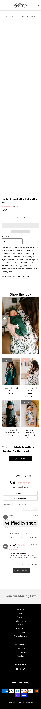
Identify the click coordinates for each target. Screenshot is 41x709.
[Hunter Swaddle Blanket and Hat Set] (11, 413)
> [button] (21, 570)
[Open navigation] (3, 5)
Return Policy (20, 621)
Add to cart (20, 217)
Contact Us (20, 648)
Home (3, 17)
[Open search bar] (32, 5)
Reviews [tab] (7, 505)
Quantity (5, 236)
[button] (20, 225)
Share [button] (14, 538)
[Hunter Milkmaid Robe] (11, 371)
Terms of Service (20, 636)
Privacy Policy (20, 632)
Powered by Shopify (28, 702)
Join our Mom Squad (20, 652)
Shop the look (20, 459)
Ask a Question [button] (21, 498)
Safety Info (20, 628)
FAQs (20, 625)
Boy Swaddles (10, 17)
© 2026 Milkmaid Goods (14, 702)
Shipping (20, 617)
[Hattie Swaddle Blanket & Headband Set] (30, 413)
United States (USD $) (20, 682)
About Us (20, 656)
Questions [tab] (20, 505)
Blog (20, 613)
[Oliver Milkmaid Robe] (30, 371)
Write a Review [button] (21, 493)
